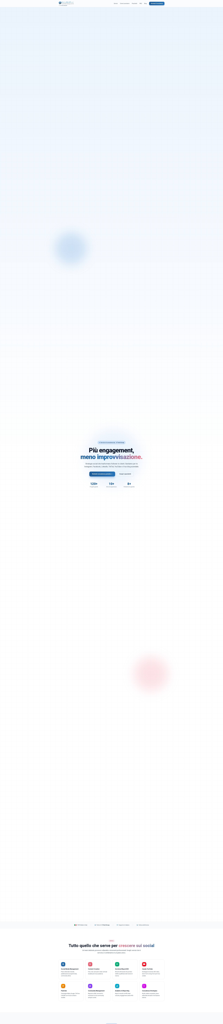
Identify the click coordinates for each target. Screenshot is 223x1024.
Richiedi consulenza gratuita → (102, 474)
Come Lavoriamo (124, 3)
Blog (145, 3)
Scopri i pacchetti (125, 474)
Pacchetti (134, 3)
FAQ (141, 3)
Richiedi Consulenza (157, 3)
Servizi (116, 3)
